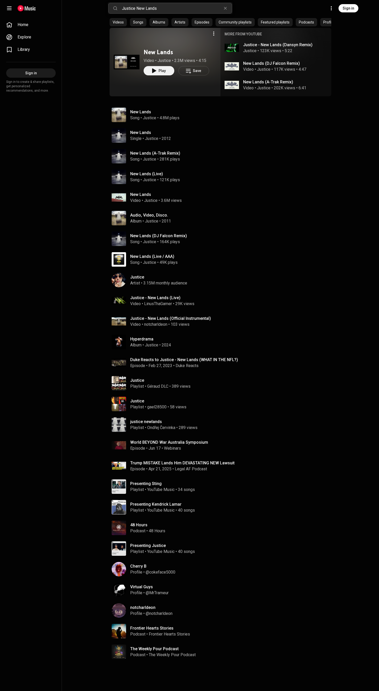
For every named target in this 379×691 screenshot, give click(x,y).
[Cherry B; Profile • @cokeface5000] (222, 569)
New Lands (158, 52)
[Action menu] (213, 33)
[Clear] (225, 8)
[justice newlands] (222, 424)
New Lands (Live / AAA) (152, 256)
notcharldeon (155, 324)
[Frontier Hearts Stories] (222, 631)
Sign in (348, 8)
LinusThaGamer (158, 303)
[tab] (118, 22)
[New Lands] (126, 62)
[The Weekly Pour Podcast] (222, 651)
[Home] (27, 8)
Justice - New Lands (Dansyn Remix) (277, 44)
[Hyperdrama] (222, 342)
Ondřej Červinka (161, 427)
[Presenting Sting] (222, 486)
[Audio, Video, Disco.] (222, 218)
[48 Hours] (222, 528)
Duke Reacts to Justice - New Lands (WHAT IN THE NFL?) (184, 359)
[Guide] (9, 8)
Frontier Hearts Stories (169, 634)
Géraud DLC (157, 386)
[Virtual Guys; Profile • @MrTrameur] (222, 589)
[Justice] (222, 280)
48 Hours (157, 530)
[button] (126, 62)
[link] (31, 25)
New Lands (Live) (146, 173)
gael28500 (157, 406)
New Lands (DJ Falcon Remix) (271, 63)
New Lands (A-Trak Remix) (268, 82)
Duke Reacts (187, 365)
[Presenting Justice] (222, 548)
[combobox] (177, 8)
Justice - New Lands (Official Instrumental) (170, 318)
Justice (164, 60)
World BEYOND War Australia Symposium (169, 442)
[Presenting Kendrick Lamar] (222, 507)
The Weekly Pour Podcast (172, 654)
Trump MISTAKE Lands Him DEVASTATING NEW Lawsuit (182, 462)
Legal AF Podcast (191, 468)
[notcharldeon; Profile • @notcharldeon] (222, 610)
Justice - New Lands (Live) (155, 297)
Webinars (172, 448)
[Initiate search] (115, 8)
